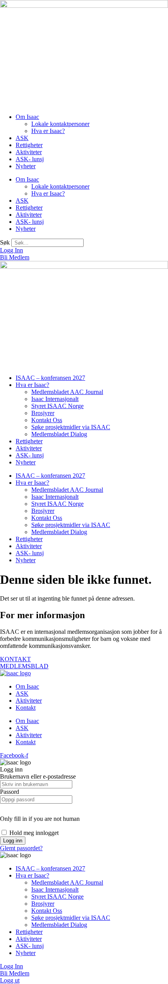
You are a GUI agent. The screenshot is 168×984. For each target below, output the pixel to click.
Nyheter (26, 166)
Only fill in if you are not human (40, 818)
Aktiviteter (29, 152)
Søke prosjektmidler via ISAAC (70, 427)
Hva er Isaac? (48, 131)
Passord (9, 791)
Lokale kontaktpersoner (60, 124)
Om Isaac (27, 116)
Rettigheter (29, 145)
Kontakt (26, 707)
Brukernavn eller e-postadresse (38, 776)
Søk (5, 242)
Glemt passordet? (21, 848)
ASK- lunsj (30, 159)
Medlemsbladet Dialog (59, 434)
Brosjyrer (42, 413)
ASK (22, 138)
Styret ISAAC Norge (57, 406)
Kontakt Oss (46, 420)
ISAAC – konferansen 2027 (50, 377)
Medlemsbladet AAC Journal (67, 392)
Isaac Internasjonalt (55, 399)
